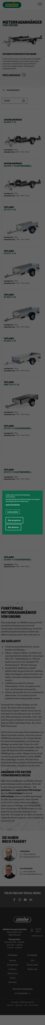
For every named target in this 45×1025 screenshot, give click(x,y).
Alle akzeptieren (14, 520)
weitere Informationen (13, 504)
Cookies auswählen (12, 511)
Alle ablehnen (13, 527)
